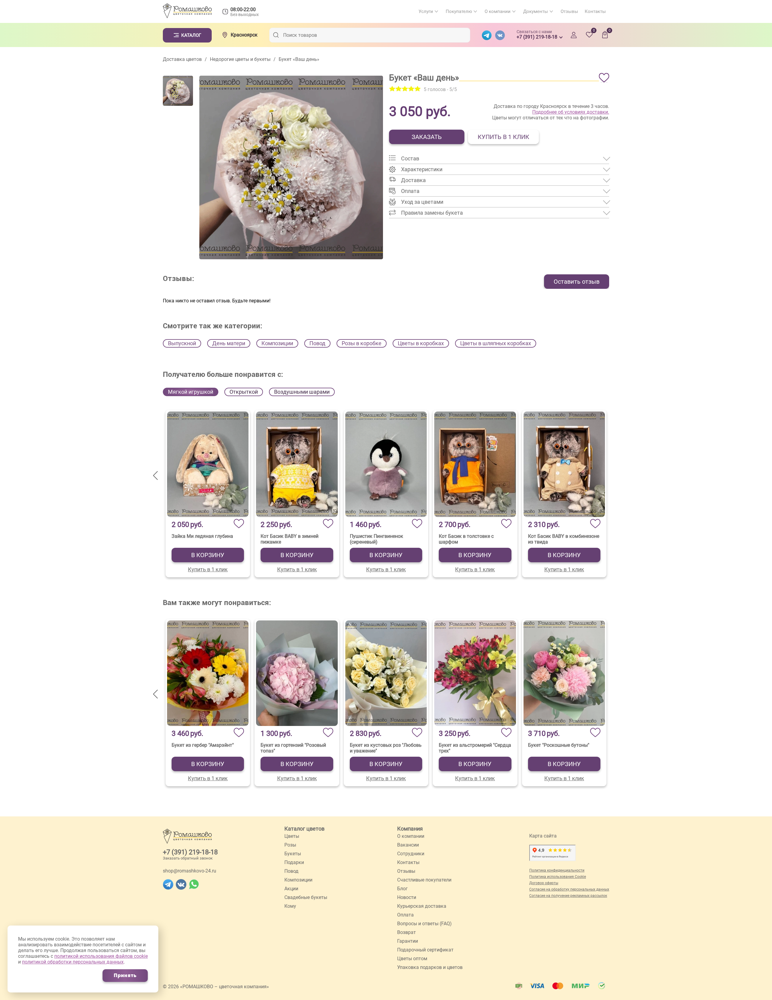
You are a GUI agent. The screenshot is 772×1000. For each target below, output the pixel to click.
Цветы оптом (412, 958)
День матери (228, 343)
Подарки (294, 862)
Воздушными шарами (302, 392)
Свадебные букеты (305, 897)
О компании (498, 11)
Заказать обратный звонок (188, 858)
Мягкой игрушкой (190, 392)
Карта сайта (543, 836)
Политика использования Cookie (557, 877)
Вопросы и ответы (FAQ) (424, 923)
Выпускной (182, 343)
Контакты (595, 11)
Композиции (277, 343)
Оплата (405, 915)
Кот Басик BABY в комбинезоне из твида (563, 539)
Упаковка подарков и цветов (430, 967)
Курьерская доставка (421, 906)
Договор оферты (543, 883)
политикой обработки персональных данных (73, 962)
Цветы (291, 836)
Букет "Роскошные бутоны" (558, 745)
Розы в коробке (361, 343)
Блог (402, 888)
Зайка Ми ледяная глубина (202, 536)
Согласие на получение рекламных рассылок (568, 896)
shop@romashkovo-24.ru (189, 871)
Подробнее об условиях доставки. (570, 112)
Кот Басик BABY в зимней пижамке (289, 539)
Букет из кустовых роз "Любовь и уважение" (386, 748)
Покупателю (459, 11)
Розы (290, 845)
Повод (317, 343)
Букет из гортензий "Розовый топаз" (293, 748)
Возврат (406, 932)
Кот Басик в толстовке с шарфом (466, 539)
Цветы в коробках (421, 343)
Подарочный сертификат (425, 950)
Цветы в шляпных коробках (495, 343)
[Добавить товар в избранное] (604, 78)
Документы (535, 11)
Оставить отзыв (577, 281)
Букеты (292, 853)
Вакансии (408, 845)
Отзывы (569, 11)
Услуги (426, 11)
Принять (125, 975)
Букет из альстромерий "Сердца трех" (475, 748)
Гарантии (407, 941)
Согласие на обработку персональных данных (569, 889)
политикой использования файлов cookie (101, 956)
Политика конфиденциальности (556, 870)
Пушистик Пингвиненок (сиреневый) (376, 539)
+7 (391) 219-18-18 (190, 852)
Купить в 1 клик (503, 136)
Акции (291, 888)
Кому (290, 906)
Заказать (427, 136)
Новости (406, 897)
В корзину (207, 555)
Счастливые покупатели (424, 880)
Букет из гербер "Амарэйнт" (203, 745)
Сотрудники (410, 853)
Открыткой (243, 392)
